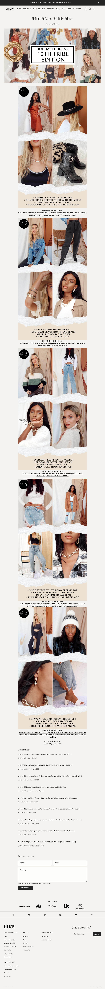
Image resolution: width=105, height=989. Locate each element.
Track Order (7, 950)
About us (25, 936)
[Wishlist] (94, 9)
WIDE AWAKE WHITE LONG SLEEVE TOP (35, 604)
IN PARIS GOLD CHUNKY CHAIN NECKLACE (61, 606)
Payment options (46, 939)
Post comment (25, 887)
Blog (24, 939)
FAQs (5, 936)
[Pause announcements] (98, 3)
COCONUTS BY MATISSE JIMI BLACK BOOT (60, 215)
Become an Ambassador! (11, 966)
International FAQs (9, 939)
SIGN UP (97, 934)
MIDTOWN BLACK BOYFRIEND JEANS (57, 343)
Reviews (25, 943)
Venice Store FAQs (9, 943)
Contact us (7, 973)
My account (45, 936)
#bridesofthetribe (28, 946)
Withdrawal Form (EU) (10, 946)
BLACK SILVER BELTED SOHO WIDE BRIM (58, 213)
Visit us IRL (7, 976)
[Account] (86, 9)
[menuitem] (78, 9)
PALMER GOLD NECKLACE (57, 345)
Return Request (8, 953)
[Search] (90, 9)
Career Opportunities (10, 969)
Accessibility (7, 957)
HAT (75, 213)
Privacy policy (26, 950)
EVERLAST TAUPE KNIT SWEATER (35, 474)
